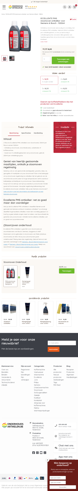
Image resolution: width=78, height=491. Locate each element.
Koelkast (37, 398)
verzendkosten (57, 52)
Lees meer (44, 42)
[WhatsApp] (45, 453)
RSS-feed (57, 385)
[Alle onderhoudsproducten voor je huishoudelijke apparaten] (13, 425)
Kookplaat (38, 400)
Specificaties (26, 133)
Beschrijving (14, 133)
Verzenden (62, 487)
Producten (70, 372)
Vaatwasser (38, 372)
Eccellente (38, 377)
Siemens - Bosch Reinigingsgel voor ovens (24, 244)
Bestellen (5, 372)
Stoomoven (38, 390)
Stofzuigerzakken (40, 393)
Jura (36, 380)
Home (3, 14)
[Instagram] (37, 453)
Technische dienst (8, 382)
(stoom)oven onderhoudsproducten (27, 247)
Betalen (4, 375)
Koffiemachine (39, 370)
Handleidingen (72, 377)
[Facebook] (33, 453)
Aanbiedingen (59, 380)
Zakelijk (4, 385)
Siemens (37, 385)
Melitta (36, 408)
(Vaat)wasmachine (41, 388)
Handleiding (38, 133)
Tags (55, 382)
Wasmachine (39, 375)
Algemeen (70, 375)
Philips (36, 382)
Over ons (5, 370)
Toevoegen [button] (66, 271)
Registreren (25, 370)
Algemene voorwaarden (44, 485)
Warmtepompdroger (42, 411)
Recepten (70, 370)
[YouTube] (41, 453)
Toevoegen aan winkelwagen (63, 60)
